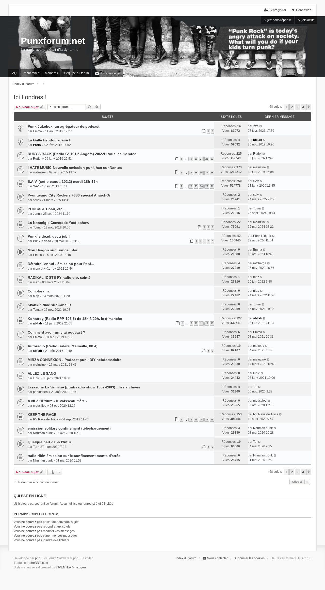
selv (36, 200)
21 (201, 158)
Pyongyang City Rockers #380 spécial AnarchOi (69, 195)
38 (212, 172)
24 (201, 186)
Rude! (37, 158)
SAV (36, 186)
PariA (37, 145)
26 (212, 186)
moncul (38, 268)
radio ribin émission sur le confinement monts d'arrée (74, 456)
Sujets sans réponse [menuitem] (278, 20)
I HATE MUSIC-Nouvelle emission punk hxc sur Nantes (75, 168)
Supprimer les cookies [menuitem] (249, 558)
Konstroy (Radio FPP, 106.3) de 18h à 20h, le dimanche (75, 319)
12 (206, 323)
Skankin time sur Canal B (49, 305)
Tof (255, 387)
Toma (257, 208)
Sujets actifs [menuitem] (306, 20)
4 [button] (303, 107)
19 (190, 158)
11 (201, 323)
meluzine (39, 172)
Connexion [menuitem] (303, 10)
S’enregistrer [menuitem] (277, 10)
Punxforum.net (53, 41)
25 (206, 186)
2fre (255, 126)
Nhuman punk (43, 433)
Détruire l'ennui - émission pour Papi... (61, 264)
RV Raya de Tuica (45, 419)
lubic (36, 378)
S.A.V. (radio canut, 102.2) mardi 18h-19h (63, 181)
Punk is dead (42, 241)
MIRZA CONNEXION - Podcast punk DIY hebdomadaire (74, 360)
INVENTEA (63, 567)
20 (196, 158)
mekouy (258, 346)
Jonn (36, 214)
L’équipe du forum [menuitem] (76, 73)
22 (206, 158)
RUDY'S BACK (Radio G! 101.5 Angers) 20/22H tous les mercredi (83, 154)
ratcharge (259, 263)
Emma (37, 131)
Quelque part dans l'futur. (50, 442)
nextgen (80, 567)
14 (201, 419)
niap (36, 296)
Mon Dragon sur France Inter (52, 250)
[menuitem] (107, 73)
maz (36, 282)
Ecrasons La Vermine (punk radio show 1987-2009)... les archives (84, 387)
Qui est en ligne (30, 496)
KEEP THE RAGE (42, 415)
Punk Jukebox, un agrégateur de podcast (64, 126)
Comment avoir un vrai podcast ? (56, 332)
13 (212, 323)
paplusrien (40, 392)
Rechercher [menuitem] (31, 73)
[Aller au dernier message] (261, 126)
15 (206, 419)
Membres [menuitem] (51, 73)
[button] (308, 107)
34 (190, 172)
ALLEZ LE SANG (42, 373)
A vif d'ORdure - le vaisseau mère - (57, 401)
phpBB (39, 558)
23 (212, 158)
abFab (257, 140)
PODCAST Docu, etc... (47, 209)
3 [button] (297, 107)
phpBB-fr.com (38, 563)
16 (212, 419)
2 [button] (292, 107)
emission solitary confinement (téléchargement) (69, 428)
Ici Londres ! (30, 97)
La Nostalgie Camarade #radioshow (58, 223)
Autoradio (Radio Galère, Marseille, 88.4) (63, 346)
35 (196, 172)
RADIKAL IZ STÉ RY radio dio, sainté (59, 277)
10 (196, 323)
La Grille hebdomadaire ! (49, 140)
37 (206, 172)
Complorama (39, 291)
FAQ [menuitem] (14, 73)
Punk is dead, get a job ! (49, 236)
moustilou (39, 405)
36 (201, 172)
